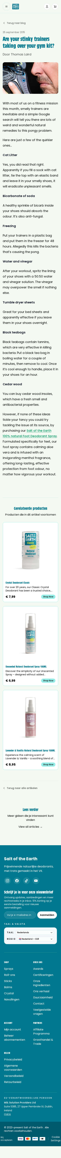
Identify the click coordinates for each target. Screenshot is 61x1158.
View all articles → (30, 827)
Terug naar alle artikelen (22, 788)
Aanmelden (47, 915)
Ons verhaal (41, 991)
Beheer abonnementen (14, 1038)
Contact (38, 1004)
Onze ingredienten (41, 983)
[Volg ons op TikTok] (26, 880)
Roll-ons (9, 975)
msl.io (7, 1114)
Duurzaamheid (43, 997)
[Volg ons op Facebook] (17, 880)
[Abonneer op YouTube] (36, 880)
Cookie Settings (55, 1138)
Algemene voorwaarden (13, 1068)
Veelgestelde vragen (42, 1012)
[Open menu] (6, 6)
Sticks (8, 981)
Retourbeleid (12, 1082)
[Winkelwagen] (55, 6)
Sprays (8, 969)
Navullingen (11, 999)
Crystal (9, 993)
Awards (38, 969)
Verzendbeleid (13, 1076)
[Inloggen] (47, 6)
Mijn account (12, 1029)
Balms (8, 987)
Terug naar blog (16, 23)
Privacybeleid (13, 1059)
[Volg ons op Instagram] (7, 880)
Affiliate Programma (41, 1032)
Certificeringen (43, 975)
